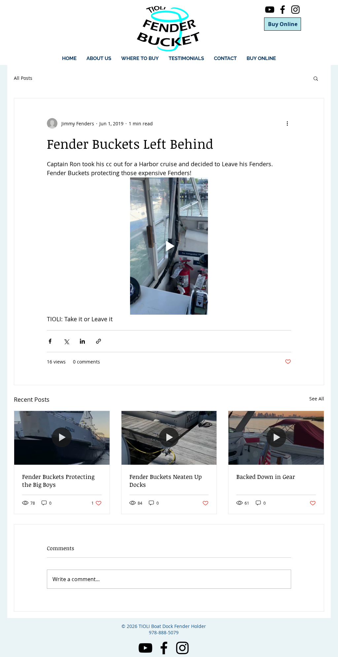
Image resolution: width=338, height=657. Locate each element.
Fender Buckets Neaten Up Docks (165, 480)
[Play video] (169, 246)
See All (316, 398)
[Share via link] (98, 341)
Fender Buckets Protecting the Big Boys (58, 480)
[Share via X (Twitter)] (66, 341)
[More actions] (287, 123)
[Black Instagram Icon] (295, 9)
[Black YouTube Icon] (269, 9)
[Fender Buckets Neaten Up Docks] (169, 437)
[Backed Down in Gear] (276, 437)
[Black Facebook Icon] (282, 9)
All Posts (23, 78)
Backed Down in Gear (265, 477)
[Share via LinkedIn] (82, 341)
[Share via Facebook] (50, 341)
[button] (316, 78)
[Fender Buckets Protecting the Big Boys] (62, 437)
